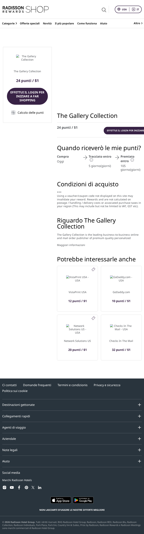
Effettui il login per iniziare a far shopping (27, 96)
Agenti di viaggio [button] (14, 427)
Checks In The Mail (121, 341)
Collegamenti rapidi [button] (16, 416)
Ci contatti (9, 385)
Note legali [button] (9, 450)
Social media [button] (11, 473)
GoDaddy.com (121, 292)
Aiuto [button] (6, 461)
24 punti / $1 (67, 127)
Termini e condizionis (73, 385)
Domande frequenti (37, 385)
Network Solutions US (77, 341)
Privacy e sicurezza (107, 385)
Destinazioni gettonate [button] (18, 405)
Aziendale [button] (9, 439)
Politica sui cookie (15, 391)
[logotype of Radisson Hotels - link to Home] (25, 9)
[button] (27, 112)
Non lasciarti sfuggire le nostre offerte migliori (72, 509)
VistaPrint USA (77, 292)
